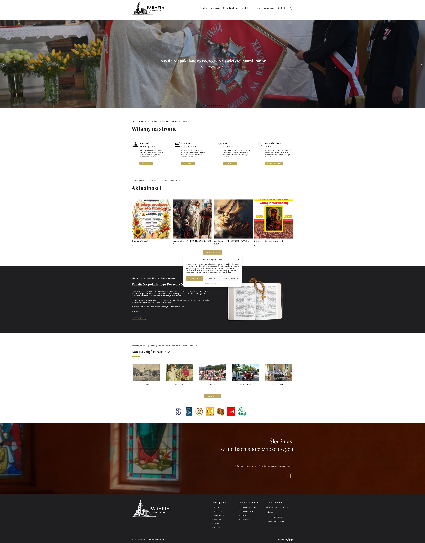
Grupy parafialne (220, 515)
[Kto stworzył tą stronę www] (285, 540)
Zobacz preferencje (230, 278)
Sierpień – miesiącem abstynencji (268, 241)
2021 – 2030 (278, 383)
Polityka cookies (247, 511)
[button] (238, 259)
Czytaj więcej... (146, 163)
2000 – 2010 (212, 383)
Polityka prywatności (211, 283)
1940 (146, 383)
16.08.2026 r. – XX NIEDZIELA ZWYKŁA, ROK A (192, 242)
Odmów (212, 278)
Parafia (216, 507)
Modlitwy (217, 519)
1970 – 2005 (179, 383)
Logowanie (245, 519)
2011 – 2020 (245, 383)
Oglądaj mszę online (274, 163)
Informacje (218, 511)
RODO (243, 515)
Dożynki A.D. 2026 (140, 241)
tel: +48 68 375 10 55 (275, 517)
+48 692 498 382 (278, 521)
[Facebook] (290, 8)
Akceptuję (194, 278)
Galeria (216, 523)
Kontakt (217, 527)
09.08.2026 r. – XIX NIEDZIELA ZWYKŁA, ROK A (231, 242)
